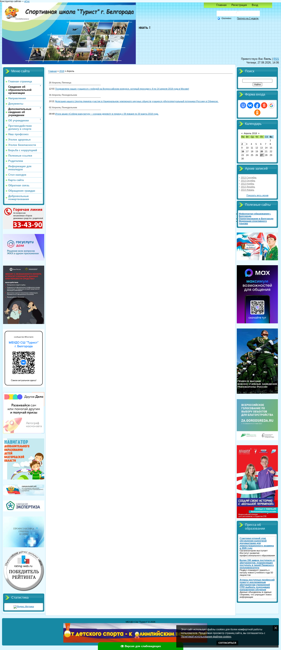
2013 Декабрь (248, 187)
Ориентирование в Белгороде (256, 218)
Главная (221, 5)
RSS (276, 58)
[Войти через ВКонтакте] (250, 105)
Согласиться (227, 643)
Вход (255, 5)
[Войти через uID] (243, 105)
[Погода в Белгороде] (238, 14)
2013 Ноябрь (247, 183)
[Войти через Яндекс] (264, 105)
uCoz (27, 1)
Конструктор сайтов (10, 1)
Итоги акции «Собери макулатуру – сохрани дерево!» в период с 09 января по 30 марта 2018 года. (107, 114)
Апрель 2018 (250, 133)
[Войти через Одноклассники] (257, 112)
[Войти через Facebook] (257, 105)
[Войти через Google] (271, 105)
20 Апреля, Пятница (60, 82)
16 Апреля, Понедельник (63, 95)
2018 (61, 71)
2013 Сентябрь (249, 177)
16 (243, 151)
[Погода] (224, 18)
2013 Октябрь (248, 180)
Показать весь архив (257, 195)
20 (261, 151)
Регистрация (239, 5)
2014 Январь (247, 190)
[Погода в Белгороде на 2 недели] (248, 18)
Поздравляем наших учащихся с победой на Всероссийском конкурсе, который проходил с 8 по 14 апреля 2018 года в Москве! (122, 89)
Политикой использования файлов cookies (206, 636)
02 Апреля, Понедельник (63, 107)
